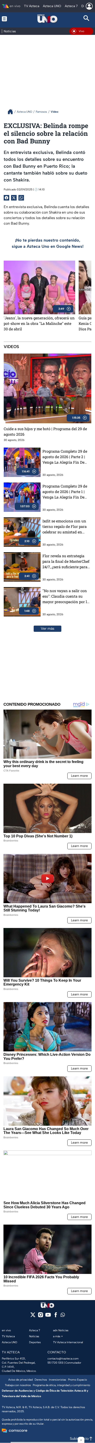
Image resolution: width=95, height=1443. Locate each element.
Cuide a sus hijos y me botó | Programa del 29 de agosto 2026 (45, 431)
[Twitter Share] (14, 198)
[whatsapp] (62, 1316)
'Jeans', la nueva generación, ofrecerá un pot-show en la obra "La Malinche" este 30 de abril (39, 323)
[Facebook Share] (6, 198)
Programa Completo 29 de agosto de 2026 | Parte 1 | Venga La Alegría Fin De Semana (64, 492)
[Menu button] (8, 18)
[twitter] (33, 1316)
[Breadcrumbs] (12, 111)
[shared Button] (21, 198)
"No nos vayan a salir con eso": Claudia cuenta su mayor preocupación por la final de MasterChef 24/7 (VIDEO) (65, 596)
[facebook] (56, 1316)
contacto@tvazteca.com (63, 1358)
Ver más (47, 628)
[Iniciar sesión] (89, 6)
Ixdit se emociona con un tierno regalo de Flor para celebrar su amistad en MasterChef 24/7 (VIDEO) (64, 526)
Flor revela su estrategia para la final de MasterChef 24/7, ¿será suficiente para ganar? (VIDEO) (65, 561)
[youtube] (48, 1316)
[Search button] (86, 18)
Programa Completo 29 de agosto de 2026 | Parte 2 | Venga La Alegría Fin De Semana (64, 457)
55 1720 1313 (55, 1362)
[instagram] (40, 1316)
